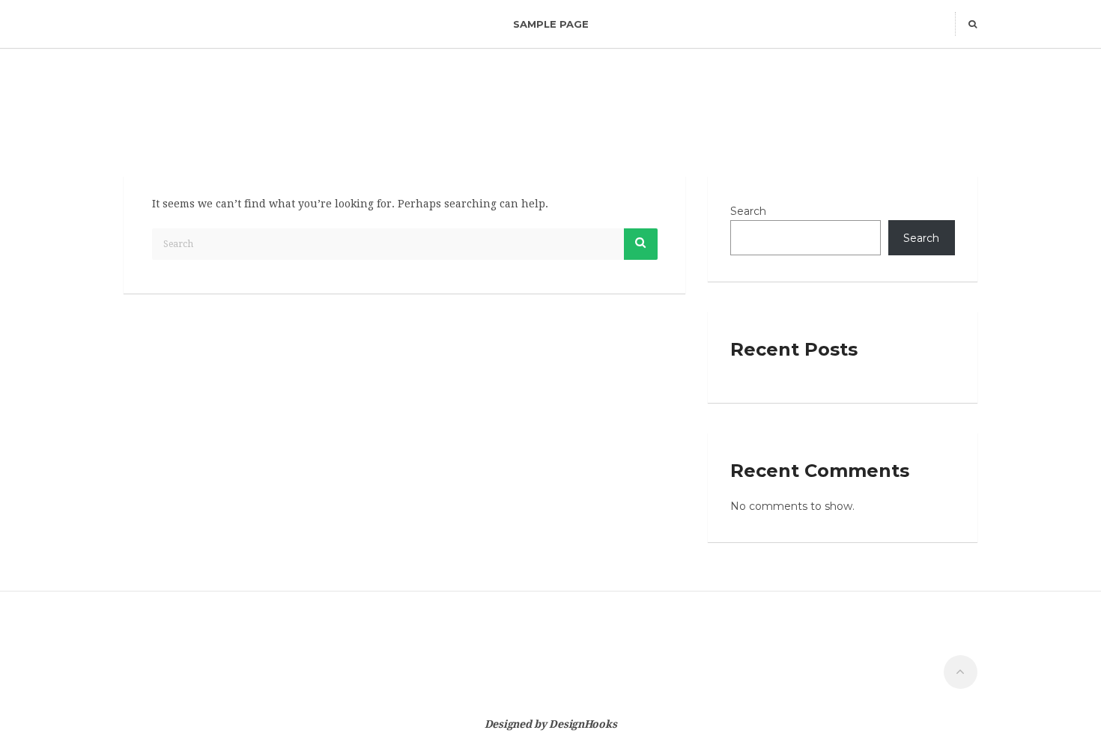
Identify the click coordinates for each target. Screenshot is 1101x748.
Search (748, 211)
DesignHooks (582, 724)
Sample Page (551, 24)
